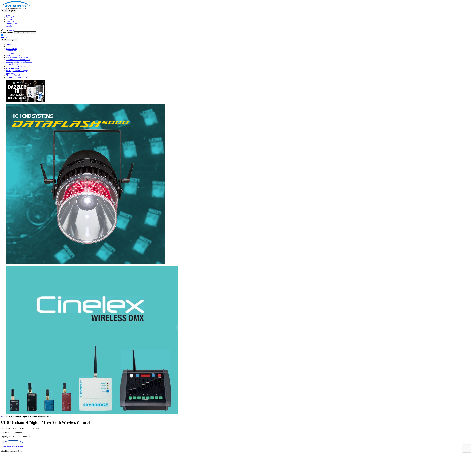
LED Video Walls (13, 55)
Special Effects (11, 49)
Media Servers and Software (17, 57)
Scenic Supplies (12, 64)
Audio (8, 44)
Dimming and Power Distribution (19, 62)
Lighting (9, 46)
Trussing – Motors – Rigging (17, 71)
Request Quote (11, 17)
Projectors (10, 53)
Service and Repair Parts (15, 66)
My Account (11, 19)
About (8, 447)
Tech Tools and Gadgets (15, 68)
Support (14, 447)
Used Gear (10, 73)
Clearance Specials (13, 75)
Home (3, 417)
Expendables (11, 51)
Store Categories (10, 40)
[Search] (2, 35)
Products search (7, 32)
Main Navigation (9, 11)
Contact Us (10, 21)
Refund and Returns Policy (16, 77)
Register (9, 26)
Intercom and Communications (18, 60)
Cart (8, 37)
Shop (8, 15)
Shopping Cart (11, 24)
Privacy (20, 447)
